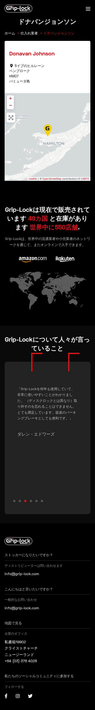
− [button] (10, 105)
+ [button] (10, 98)
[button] (14, 501)
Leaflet (33, 178)
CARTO (85, 178)
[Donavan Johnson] (48, 130)
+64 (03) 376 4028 (21, 660)
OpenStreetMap (52, 178)
